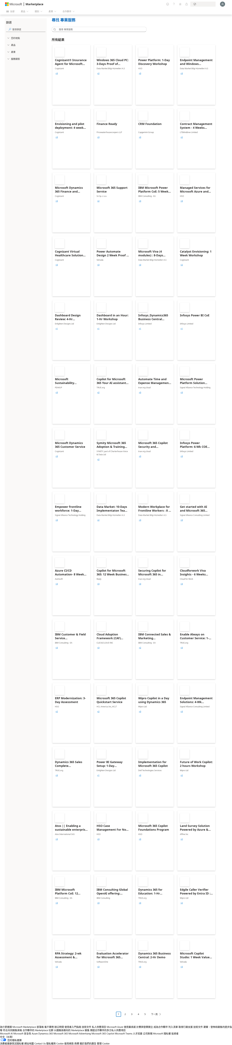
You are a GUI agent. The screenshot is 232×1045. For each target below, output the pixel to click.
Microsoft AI (6, 1033)
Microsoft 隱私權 (162, 1033)
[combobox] (100, 29)
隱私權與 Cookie (55, 1043)
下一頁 (154, 1014)
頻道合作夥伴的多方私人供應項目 (108, 1030)
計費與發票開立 (144, 1026)
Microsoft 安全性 (22, 1033)
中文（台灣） (7, 1036)
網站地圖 (29, 1043)
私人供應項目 (99, 1026)
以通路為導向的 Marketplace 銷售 (71, 1030)
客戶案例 (49, 1026)
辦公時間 (59, 1026)
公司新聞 (147, 1033)
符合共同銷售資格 (12, 1030)
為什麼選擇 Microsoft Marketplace (18, 1026)
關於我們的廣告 (88, 1043)
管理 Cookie (103, 1043)
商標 (76, 1043)
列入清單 (173, 1026)
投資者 (174, 1033)
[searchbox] (28, 29)
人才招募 (137, 1033)
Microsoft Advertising (79, 1033)
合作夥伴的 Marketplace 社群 (38, 1030)
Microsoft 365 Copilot (103, 1033)
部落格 (40, 1026)
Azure (35, 1033)
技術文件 (86, 1026)
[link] (71, 75)
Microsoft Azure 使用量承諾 (121, 1026)
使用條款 (69, 1043)
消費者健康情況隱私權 (12, 1043)
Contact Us (40, 1043)
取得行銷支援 (185, 1026)
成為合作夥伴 (161, 1026)
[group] (56, 73)
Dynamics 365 (45, 1033)
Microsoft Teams (123, 1033)
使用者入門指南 (73, 1026)
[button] (54, 29)
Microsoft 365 (61, 1033)
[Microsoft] (13, 4)
